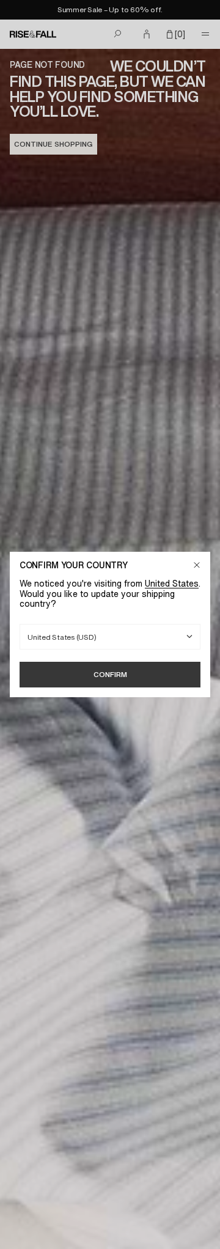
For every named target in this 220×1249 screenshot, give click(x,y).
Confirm (110, 674)
